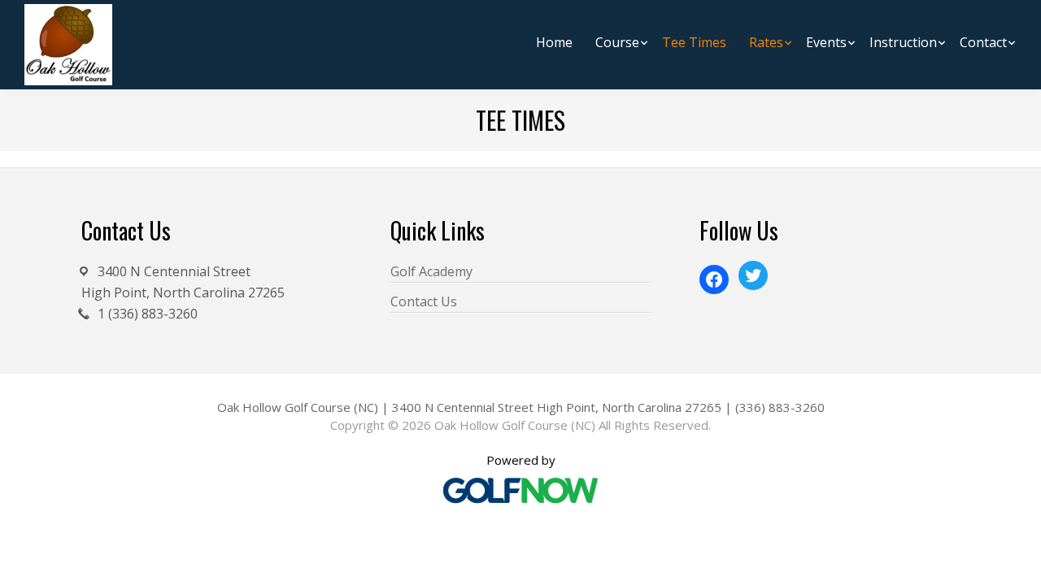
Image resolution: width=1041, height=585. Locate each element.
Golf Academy (431, 271)
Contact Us (423, 301)
